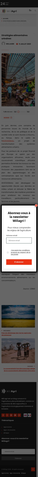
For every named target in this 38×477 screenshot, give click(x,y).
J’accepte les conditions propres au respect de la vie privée (20, 252)
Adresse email (11, 235)
